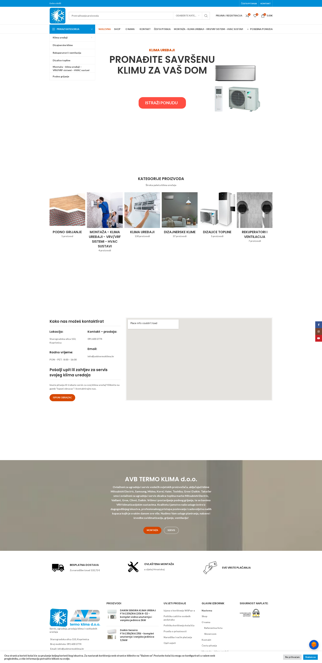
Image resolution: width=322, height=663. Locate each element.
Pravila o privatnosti (175, 631)
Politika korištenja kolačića (179, 625)
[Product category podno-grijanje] (67, 216)
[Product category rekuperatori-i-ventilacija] (255, 218)
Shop (204, 616)
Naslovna (207, 610)
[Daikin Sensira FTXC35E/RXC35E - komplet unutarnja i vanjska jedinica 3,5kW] (111, 636)
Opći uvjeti (170, 643)
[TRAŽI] (206, 16)
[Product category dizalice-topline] (217, 216)
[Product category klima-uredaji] (142, 216)
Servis (171, 530)
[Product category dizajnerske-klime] (180, 216)
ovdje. (66, 658)
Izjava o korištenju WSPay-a (179, 610)
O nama (206, 622)
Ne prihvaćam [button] (292, 657)
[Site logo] (57, 15)
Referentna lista (213, 627)
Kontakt (206, 639)
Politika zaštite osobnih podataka (177, 618)
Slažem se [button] (310, 657)
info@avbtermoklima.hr (70, 648)
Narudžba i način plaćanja (178, 637)
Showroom (210, 633)
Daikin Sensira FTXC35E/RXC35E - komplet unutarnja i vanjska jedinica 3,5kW (137, 635)
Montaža (152, 530)
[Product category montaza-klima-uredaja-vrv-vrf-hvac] (105, 223)
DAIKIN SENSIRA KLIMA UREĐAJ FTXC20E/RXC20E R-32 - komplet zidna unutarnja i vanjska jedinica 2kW (138, 615)
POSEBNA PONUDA (261, 29)
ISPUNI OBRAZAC (62, 397)
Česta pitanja (209, 645)
